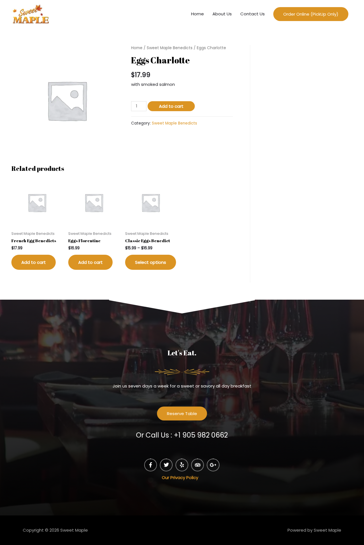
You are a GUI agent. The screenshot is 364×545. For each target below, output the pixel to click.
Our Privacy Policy (111, 477)
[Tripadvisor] (197, 465)
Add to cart (171, 106)
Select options (150, 262)
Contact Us (252, 14)
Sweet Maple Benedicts (170, 48)
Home (197, 14)
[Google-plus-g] (213, 465)
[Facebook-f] (150, 465)
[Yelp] (181, 465)
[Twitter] (166, 465)
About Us (222, 14)
